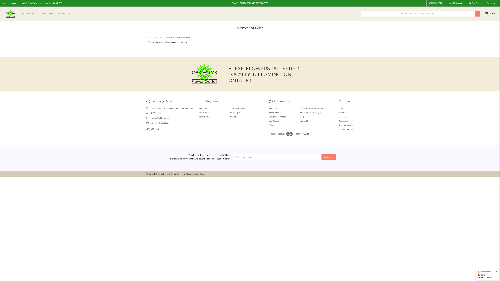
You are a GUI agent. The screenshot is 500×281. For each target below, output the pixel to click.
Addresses (343, 121)
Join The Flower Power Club (312, 108)
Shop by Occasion (237, 108)
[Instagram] (153, 129)
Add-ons (233, 117)
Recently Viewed (346, 125)
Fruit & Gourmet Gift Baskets (254, 3)
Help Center (274, 112)
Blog (302, 117)
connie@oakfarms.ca (160, 118)
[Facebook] (148, 129)
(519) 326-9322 (435, 3)
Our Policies (274, 121)
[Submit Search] (477, 14)
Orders (342, 108)
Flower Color (204, 117)
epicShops (200, 174)
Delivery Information (277, 117)
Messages (343, 117)
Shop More (204, 112)
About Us (47, 14)
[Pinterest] (158, 129)
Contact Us (63, 14)
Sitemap (272, 125)
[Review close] (496, 271)
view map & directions (160, 123)
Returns (342, 112)
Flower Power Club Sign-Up (311, 112)
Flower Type (235, 112)
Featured (203, 108)
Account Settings (346, 129)
